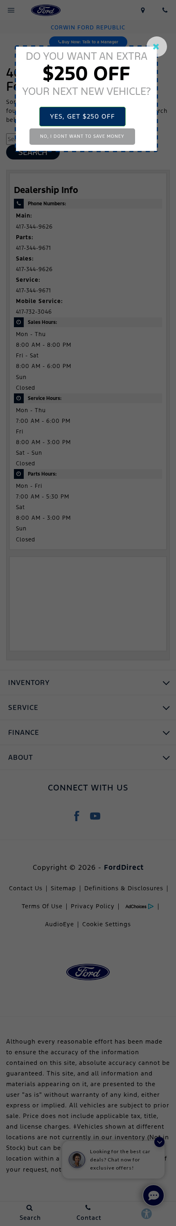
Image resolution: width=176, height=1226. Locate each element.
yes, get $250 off (82, 116)
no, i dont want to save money (82, 136)
